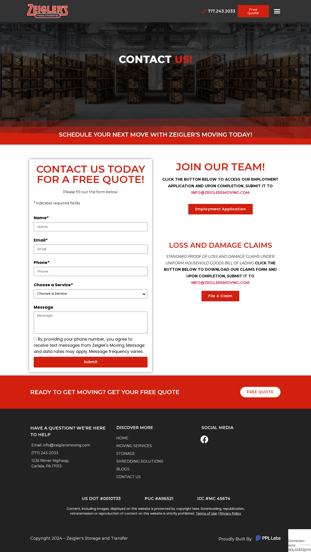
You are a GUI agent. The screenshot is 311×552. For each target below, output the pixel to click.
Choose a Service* (53, 285)
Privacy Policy (230, 513)
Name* (41, 218)
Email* (41, 240)
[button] (277, 11)
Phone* (42, 262)
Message (43, 307)
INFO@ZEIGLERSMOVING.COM (220, 192)
